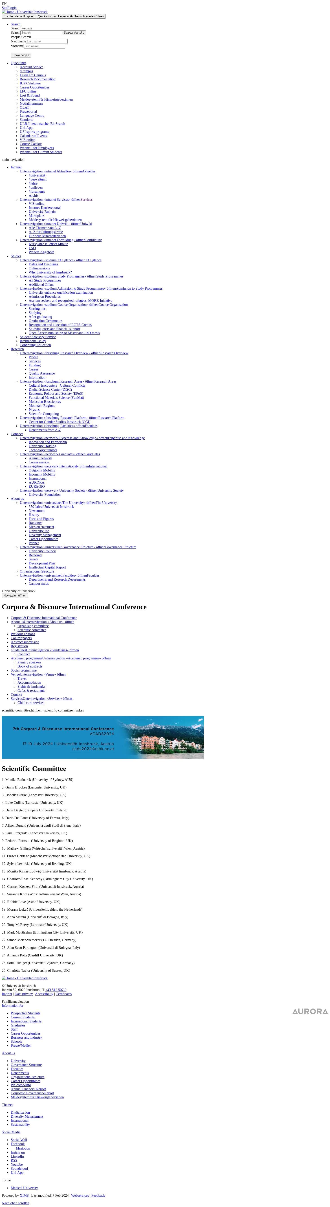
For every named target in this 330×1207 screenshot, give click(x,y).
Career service (39, 462)
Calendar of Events (33, 136)
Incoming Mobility (42, 474)
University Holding (42, 446)
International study (33, 341)
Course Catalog (31, 144)
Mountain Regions (42, 405)
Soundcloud (19, 1168)
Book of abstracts (30, 666)
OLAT (24, 107)
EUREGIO (37, 486)
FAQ (32, 248)
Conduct (24, 654)
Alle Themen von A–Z (45, 228)
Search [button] (15, 24)
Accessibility (44, 994)
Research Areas (105, 381)
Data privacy (24, 994)
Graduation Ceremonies (45, 321)
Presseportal (28, 111)
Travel (22, 678)
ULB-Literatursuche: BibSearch (42, 124)
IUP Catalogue (30, 83)
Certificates (64, 994)
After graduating (40, 317)
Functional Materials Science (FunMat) (56, 397)
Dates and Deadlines (43, 264)
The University (106, 502)
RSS (14, 1160)
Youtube (17, 1164)
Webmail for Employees (37, 148)
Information (37, 377)
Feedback (98, 1195)
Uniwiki (86, 224)
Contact (16, 694)
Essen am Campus (33, 75)
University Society (110, 490)
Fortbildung (93, 240)
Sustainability (20, 1124)
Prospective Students (25, 1013)
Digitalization (20, 1112)
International (98, 466)
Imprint (7, 994)
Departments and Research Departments (57, 579)
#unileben (36, 187)
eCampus (26, 71)
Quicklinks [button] (18, 63)
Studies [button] (16, 256)
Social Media (11, 1132)
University (18, 1061)
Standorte (26, 119)
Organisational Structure (37, 571)
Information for (12, 1005)
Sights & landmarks (31, 686)
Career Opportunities (34, 87)
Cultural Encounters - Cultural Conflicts (57, 385)
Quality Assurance (42, 373)
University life (39, 531)
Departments (20, 1073)
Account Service (31, 67)
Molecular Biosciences (45, 401)
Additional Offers (41, 284)
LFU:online (28, 91)
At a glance (93, 260)
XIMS (24, 1195)
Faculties (91, 426)
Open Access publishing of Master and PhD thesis (64, 333)
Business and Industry (26, 1037)
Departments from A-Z (45, 430)
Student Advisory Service (38, 337)
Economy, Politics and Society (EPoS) (56, 393)
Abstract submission (25, 642)
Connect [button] (17, 434)
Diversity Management (45, 535)
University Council (42, 551)
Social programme (24, 670)
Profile (33, 357)
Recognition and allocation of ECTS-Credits (60, 325)
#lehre (33, 183)
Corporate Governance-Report (32, 1093)
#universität (37, 175)
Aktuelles (88, 171)
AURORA (36, 482)
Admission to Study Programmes (139, 288)
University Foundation (45, 494)
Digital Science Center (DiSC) (50, 389)
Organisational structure (27, 1077)
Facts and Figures (41, 519)
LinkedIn (17, 1156)
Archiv (34, 195)
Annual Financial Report (28, 1089)
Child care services (31, 703)
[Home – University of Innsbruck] (25, 12)
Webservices (80, 1195)
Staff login (9, 8)
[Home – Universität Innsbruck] (25, 978)
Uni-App (26, 128)
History (34, 515)
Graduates (93, 454)
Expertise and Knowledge (126, 438)
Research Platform (111, 418)
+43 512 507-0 (55, 990)
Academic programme (26, 658)
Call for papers (21, 638)
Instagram (18, 1152)
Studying (35, 313)
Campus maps (39, 583)
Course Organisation (113, 304)
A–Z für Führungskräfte (46, 232)
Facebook (18, 1144)
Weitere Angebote (41, 252)
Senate (33, 559)
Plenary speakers (29, 662)
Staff (14, 1029)
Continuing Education (35, 345)
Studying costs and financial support (54, 329)
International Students (26, 1021)
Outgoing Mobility (42, 470)
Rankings (35, 523)
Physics (34, 410)
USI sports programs (34, 132)
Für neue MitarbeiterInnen (47, 236)
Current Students (23, 1017)
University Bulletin (42, 212)
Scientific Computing (44, 414)
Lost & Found (30, 95)
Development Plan (42, 563)
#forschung (37, 191)
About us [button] (17, 498)
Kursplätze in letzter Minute (48, 244)
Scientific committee (32, 630)
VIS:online (27, 140)
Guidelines (18, 650)
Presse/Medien (21, 1045)
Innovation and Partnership (48, 442)
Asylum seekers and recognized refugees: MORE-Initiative (70, 300)
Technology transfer (43, 450)
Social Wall (19, 1140)
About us (17, 622)
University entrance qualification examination (61, 292)
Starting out (37, 309)
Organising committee (33, 626)
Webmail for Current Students (41, 152)
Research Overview (114, 353)
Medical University (24, 1188)
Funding (35, 365)
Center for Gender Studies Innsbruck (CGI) (59, 422)
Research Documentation (37, 79)
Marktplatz (36, 216)
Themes (7, 1105)
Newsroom (36, 511)
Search (15, 32)
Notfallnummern (31, 103)
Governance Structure (120, 547)
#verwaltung (37, 179)
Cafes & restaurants (31, 690)
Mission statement (41, 527)
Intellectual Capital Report (47, 567)
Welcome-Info (21, 1085)
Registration (19, 646)
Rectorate (35, 555)
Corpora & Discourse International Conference (44, 618)
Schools (16, 1041)
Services (86, 199)
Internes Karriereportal (45, 207)
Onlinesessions (39, 268)
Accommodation (29, 682)
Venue (15, 674)
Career (33, 369)
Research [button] (17, 349)
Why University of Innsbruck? (50, 272)
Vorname (17, 46)
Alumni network (40, 458)
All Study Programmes (45, 280)
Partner (34, 543)
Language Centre (32, 115)
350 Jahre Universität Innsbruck (51, 507)
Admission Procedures (45, 296)
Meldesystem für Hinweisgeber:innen (46, 99)
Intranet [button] (16, 167)
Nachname (18, 41)
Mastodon (23, 1148)
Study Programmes (109, 276)
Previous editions (23, 634)
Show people (21, 55)
